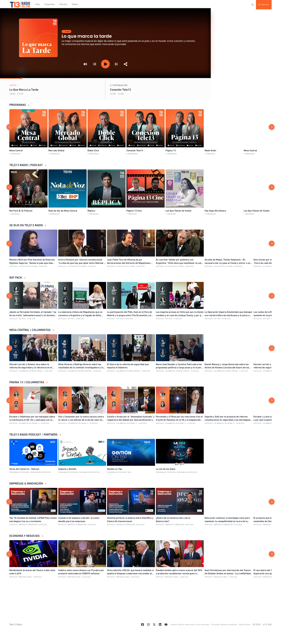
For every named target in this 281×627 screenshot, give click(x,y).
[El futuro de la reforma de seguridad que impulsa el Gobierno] (131, 347)
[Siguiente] (272, 127)
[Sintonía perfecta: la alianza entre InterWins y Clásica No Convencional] (131, 501)
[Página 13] (185, 128)
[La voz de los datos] (180, 452)
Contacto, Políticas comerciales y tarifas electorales (189, 625)
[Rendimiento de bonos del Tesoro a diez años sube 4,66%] (33, 553)
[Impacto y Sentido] (82, 452)
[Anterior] (9, 127)
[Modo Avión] (224, 128)
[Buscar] (252, 5)
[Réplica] (107, 188)
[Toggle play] (105, 64)
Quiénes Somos (244, 625)
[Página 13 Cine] (145, 188)
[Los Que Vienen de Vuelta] (185, 188)
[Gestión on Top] (131, 452)
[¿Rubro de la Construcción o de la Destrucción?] (180, 501)
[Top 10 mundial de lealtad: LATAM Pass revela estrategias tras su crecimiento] (33, 501)
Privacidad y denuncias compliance (224, 625)
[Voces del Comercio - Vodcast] (33, 452)
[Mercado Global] (67, 128)
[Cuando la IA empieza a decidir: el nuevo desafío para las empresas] (82, 501)
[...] (141, 625)
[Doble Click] (107, 128)
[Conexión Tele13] (145, 128)
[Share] (125, 64)
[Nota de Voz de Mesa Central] (67, 188)
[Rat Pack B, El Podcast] (28, 188)
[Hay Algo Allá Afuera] (224, 188)
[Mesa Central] (28, 128)
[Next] (116, 64)
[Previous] (94, 64)
